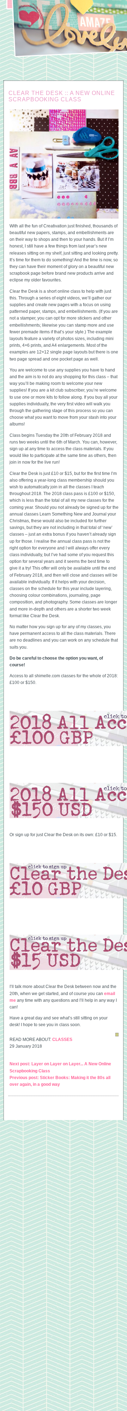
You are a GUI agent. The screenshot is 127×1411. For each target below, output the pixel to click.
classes (62, 1039)
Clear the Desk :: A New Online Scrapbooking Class (61, 96)
